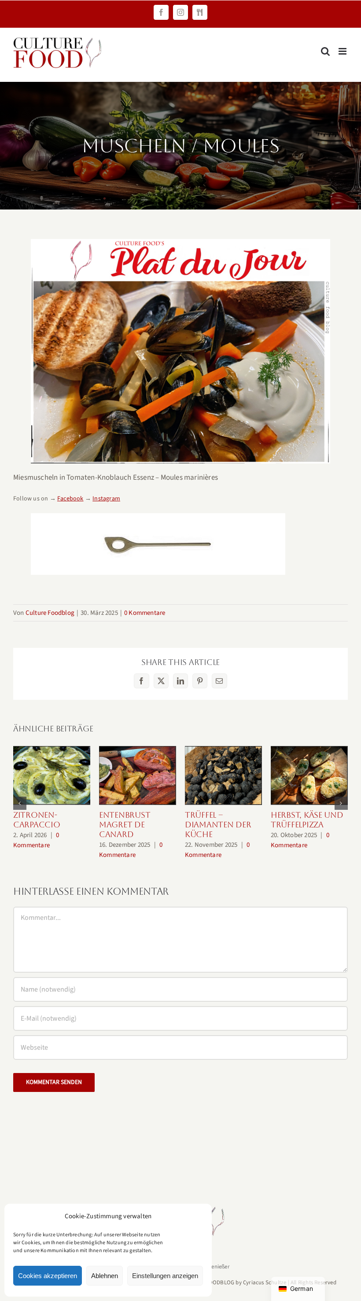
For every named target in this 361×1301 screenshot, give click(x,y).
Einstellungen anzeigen (165, 1275)
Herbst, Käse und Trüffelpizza (309, 775)
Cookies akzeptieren (47, 1275)
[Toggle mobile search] (325, 51)
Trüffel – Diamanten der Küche (223, 775)
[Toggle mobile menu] (343, 51)
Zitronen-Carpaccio (51, 775)
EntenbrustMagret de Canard (137, 775)
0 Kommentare (144, 612)
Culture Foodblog (50, 612)
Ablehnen (104, 1275)
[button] (19, 803)
